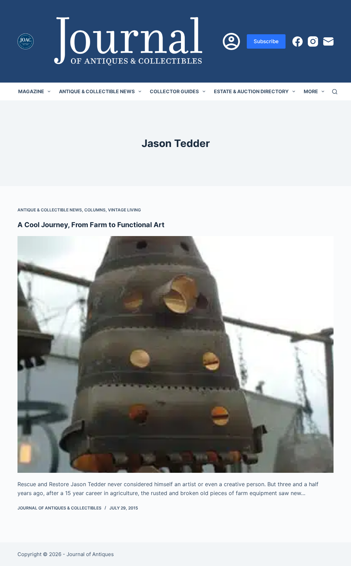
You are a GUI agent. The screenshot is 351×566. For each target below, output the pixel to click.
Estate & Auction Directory (251, 91)
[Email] (328, 41)
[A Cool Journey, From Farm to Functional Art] (175, 354)
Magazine (31, 91)
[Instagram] (313, 41)
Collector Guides (174, 91)
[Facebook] (297, 41)
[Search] (334, 91)
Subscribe (266, 41)
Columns (95, 209)
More (311, 91)
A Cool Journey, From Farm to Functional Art (91, 225)
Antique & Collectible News (97, 91)
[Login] (231, 41)
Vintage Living (124, 209)
